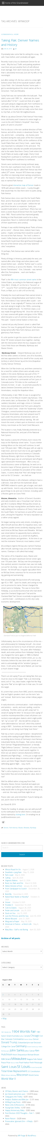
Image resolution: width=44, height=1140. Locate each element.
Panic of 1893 (15, 1063)
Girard (29, 1046)
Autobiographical (7, 34)
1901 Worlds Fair (6, 1032)
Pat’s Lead (9, 875)
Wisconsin (22, 1074)
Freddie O (9, 905)
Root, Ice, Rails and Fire (14, 883)
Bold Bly (8, 894)
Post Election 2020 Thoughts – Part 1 (19, 1113)
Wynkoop (33, 828)
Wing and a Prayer (12, 921)
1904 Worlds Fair (24, 1031)
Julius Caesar (30, 1051)
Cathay (8, 878)
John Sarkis (17, 1050)
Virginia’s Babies (11, 880)
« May (3, 1018)
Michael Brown (33, 1054)
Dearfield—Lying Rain (13, 872)
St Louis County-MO (36, 1067)
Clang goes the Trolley (13, 1097)
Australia (15, 1036)
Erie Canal (11, 1046)
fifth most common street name (23, 279)
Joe (16, 49)
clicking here (20, 814)
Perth (32, 1062)
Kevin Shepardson (20, 1054)
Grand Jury (34, 1046)
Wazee (20, 828)
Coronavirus (18, 1039)
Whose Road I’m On (13, 869)
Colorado (8, 1039)
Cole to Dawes (11, 908)
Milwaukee (18, 1058)
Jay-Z (7, 1051)
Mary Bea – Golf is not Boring (16, 929)
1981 (38, 1032)
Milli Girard (6, 1059)
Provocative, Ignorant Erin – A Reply (18, 1121)
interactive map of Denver (23, 185)
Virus (3, 1075)
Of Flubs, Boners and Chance (16, 1091)
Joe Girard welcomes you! (15, 1094)
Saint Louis (9, 1066)
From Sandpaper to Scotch (16, 888)
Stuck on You (10, 913)
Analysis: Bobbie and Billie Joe (16, 1099)
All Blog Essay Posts (13, 1102)
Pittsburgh (38, 1062)
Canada (27, 1036)
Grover (7, 902)
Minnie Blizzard (11, 918)
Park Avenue (13, 828)
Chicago (34, 1035)
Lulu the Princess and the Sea (16, 916)
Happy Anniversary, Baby (14, 1110)
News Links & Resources (14, 1105)
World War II (8, 1078)
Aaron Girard (6, 1036)
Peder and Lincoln (12, 910)
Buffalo (21, 1036)
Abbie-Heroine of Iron (13, 886)
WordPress (32, 1135)
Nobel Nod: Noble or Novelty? (17, 897)
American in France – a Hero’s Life (18, 924)
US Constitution (34, 1071)
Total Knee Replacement (14, 1071)
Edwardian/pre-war (25, 1042)
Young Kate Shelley (12, 1107)
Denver (6, 828)
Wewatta (26, 828)
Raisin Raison (10, 1118)
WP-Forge (21, 1135)
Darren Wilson (28, 1039)
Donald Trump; (9, 1042)
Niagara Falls (32, 1059)
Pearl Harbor (24, 1062)
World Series (34, 1075)
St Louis (23, 1066)
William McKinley (11, 1075)
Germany (21, 1046)
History (16, 34)
